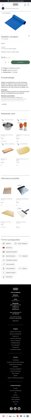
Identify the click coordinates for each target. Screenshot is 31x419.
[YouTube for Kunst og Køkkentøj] (15, 408)
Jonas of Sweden (3, 141)
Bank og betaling (16, 399)
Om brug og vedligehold (15, 369)
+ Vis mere (4, 104)
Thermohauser (3, 227)
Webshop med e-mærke (15, 331)
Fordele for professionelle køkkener (15, 362)
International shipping (15, 349)
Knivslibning (15, 360)
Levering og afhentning (15, 338)
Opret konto (15, 401)
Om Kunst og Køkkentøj (15, 390)
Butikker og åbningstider (15, 334)
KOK (1, 165)
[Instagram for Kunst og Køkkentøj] (19, 408)
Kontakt (15, 388)
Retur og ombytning (15, 340)
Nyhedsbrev (15, 366)
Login (15, 404)
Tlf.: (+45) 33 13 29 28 (15, 316)
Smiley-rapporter (15, 397)
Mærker (15, 375)
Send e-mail (15, 320)
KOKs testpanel (15, 373)
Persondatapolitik (15, 345)
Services (15, 395)
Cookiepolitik (15, 347)
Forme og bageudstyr (6, 13)
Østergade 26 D (15, 296)
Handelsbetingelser (15, 342)
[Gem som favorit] (29, 36)
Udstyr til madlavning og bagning (15, 377)
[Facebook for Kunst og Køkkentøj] (11, 408)
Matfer (3, 43)
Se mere (22, 1)
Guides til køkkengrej (15, 371)
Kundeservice (15, 336)
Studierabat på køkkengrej (15, 364)
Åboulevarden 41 (16, 300)
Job (15, 392)
